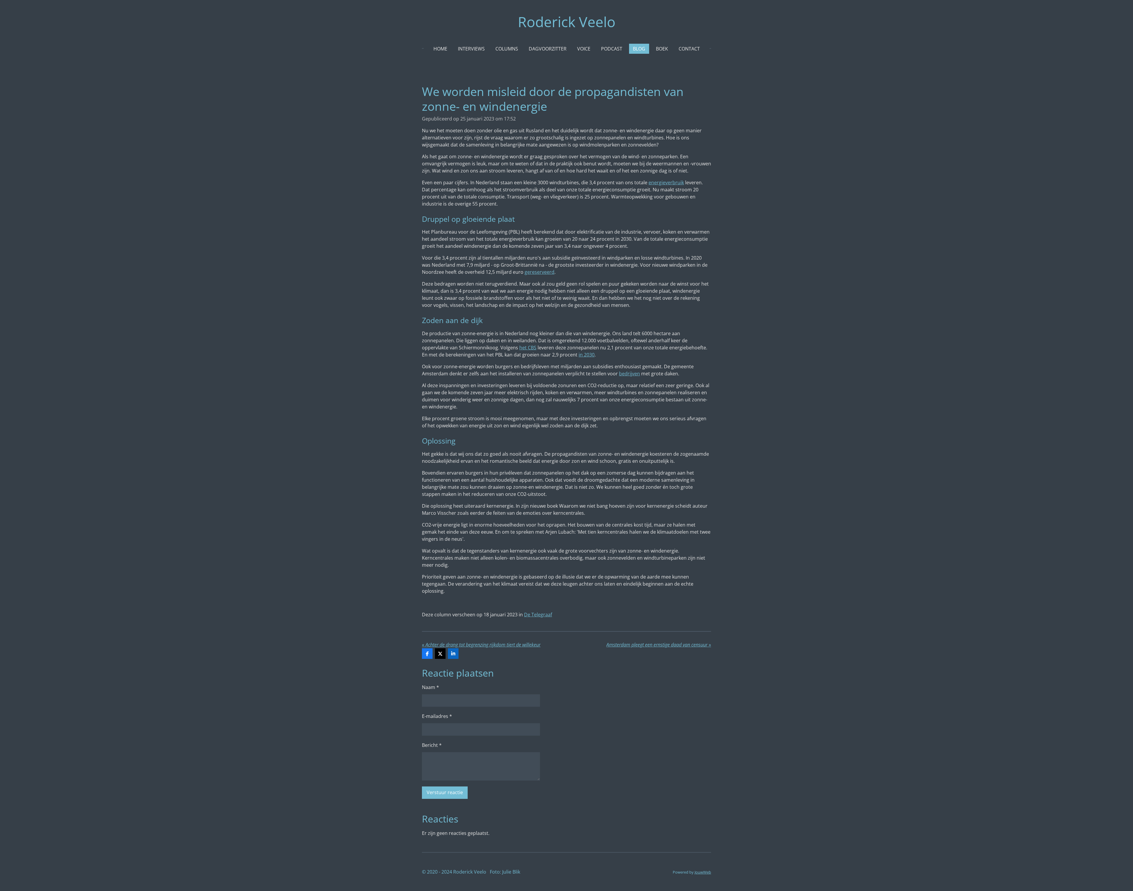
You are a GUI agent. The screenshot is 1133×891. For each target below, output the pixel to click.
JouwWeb (703, 872)
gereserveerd (539, 272)
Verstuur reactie (445, 792)
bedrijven (629, 373)
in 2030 (587, 354)
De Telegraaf (538, 614)
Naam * (430, 687)
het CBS (527, 347)
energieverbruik (666, 182)
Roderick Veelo (566, 21)
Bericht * (432, 745)
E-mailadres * (437, 716)
